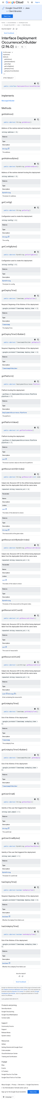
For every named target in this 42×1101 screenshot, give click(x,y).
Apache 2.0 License (17, 991)
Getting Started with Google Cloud (12, 1047)
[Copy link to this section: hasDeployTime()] (19, 882)
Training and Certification (9, 1056)
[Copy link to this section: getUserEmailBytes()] (22, 838)
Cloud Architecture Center (10, 1053)
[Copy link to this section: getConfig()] (14, 202)
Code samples (6, 1050)
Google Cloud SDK (13, 8)
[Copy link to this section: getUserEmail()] (17, 794)
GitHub (4, 1044)
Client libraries (15, 11)
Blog (3, 1065)
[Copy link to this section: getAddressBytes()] (20, 158)
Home (3, 22)
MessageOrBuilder (8, 101)
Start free (7, 16)
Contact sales (6, 1018)
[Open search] (28, 2)
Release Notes (6, 1032)
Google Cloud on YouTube (9, 1074)
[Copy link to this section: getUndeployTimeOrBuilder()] (29, 750)
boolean (5, 917)
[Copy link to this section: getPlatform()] (15, 376)
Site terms (21, 1084)
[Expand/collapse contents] (12, 52)
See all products (6, 1008)
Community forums (8, 1026)
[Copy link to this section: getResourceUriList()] (22, 657)
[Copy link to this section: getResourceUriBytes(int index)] (31, 540)
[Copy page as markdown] (22, 47)
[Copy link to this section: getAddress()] (15, 114)
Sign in (37, 2)
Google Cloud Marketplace (10, 1014)
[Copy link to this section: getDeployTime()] (19, 290)
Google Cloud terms (32, 1084)
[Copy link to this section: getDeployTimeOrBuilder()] (27, 334)
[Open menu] (3, 2)
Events (4, 1068)
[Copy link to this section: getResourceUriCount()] (24, 610)
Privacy (14, 1084)
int (3, 459)
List (3, 694)
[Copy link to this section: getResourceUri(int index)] (26, 469)
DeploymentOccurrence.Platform (14, 412)
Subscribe (33, 1092)
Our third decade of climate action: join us (15, 1088)
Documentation (12, 22)
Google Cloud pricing (8, 1011)
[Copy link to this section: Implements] (16, 96)
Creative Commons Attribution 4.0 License (15, 989)
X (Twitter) (5, 1071)
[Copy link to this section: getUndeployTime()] (21, 704)
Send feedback (9, 33)
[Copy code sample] (38, 83)
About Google (6, 1084)
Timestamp (6, 324)
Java (27, 8)
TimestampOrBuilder (9, 368)
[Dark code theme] (35, 83)
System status (6, 1035)
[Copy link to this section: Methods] (14, 108)
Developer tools (23, 22)
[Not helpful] (16, 28)
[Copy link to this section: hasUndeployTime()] (21, 926)
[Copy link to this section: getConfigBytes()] (19, 247)
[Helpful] (13, 28)
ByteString (6, 192)
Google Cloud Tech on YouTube (11, 1077)
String (4, 149)
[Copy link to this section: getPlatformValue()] (20, 422)
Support (4, 1029)
